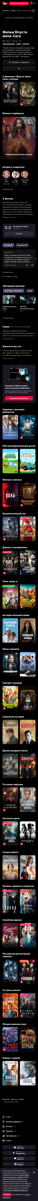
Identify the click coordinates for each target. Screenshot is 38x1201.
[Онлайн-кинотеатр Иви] (5, 3)
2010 (8, 41)
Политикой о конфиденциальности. (16, 1190)
